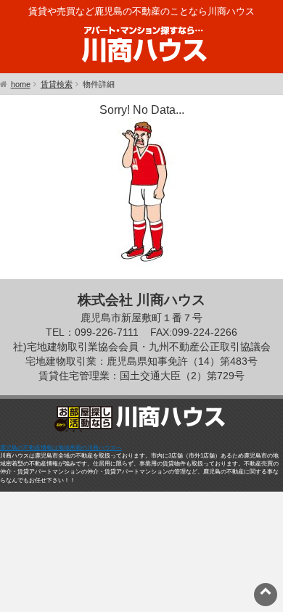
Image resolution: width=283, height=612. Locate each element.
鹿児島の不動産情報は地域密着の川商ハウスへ (61, 447)
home (20, 84)
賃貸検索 (57, 84)
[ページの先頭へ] (265, 590)
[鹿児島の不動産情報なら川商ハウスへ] (141, 65)
